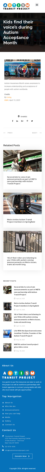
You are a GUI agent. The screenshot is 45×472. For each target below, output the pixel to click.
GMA (6, 100)
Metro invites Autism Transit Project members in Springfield (21, 220)
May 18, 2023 (20, 351)
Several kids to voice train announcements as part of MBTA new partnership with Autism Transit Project (21, 180)
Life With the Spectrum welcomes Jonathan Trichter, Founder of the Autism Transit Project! (28, 333)
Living (9, 97)
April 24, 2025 (20, 298)
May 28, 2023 (20, 340)
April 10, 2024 (20, 310)
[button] (37, 5)
